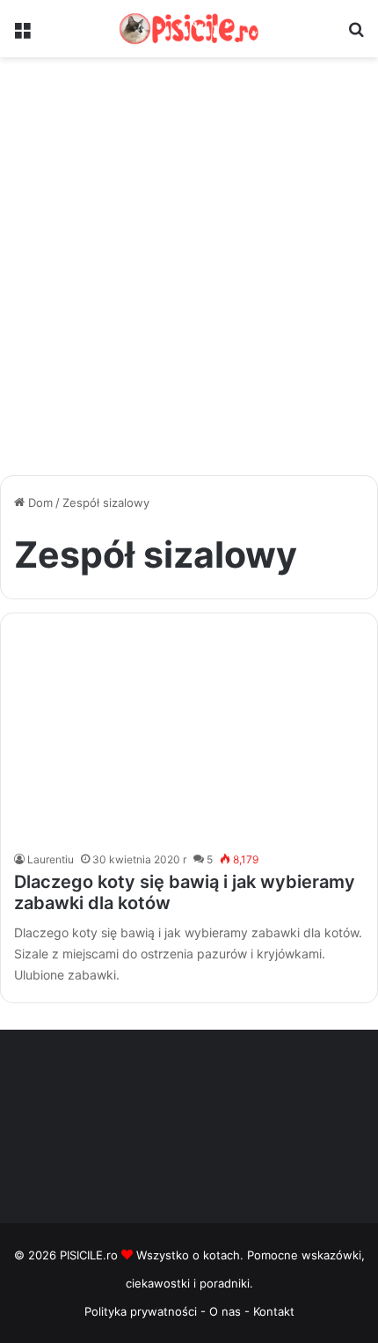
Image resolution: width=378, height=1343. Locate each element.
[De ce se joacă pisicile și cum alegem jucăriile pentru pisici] (188, 736)
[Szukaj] (356, 35)
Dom (39, 502)
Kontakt (273, 1311)
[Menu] (22, 35)
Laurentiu (50, 859)
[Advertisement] (189, 273)
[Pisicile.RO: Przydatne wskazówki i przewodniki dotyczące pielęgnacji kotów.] (189, 28)
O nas (226, 1311)
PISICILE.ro (90, 1255)
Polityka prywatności (140, 1311)
